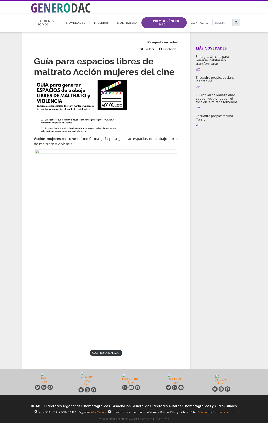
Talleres (101, 22)
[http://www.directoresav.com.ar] (131, 378)
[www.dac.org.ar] (44, 378)
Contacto (200, 22)
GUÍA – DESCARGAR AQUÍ (106, 352)
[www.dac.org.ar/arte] (221, 379)
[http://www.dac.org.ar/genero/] (87, 379)
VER (198, 69)
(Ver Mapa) (98, 412)
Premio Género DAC (166, 22)
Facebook (169, 49)
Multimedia (127, 22)
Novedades (75, 22)
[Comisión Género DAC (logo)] (58, 3)
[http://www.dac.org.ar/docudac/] (175, 378)
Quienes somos (45, 22)
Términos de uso (223, 412)
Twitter (148, 49)
